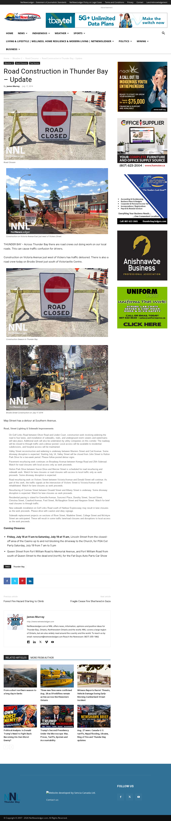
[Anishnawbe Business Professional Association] (142, 255)
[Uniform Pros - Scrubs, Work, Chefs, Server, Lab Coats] (142, 307)
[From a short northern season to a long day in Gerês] (20, 676)
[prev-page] (6, 747)
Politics (124, 41)
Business (11, 49)
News (21, 33)
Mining (141, 41)
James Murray (13, 86)
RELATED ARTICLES (16, 657)
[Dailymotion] (29, 642)
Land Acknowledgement (156, 2)
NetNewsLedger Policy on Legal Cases (85, 2)
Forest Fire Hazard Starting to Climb (24, 601)
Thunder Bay (19, 566)
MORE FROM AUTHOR (42, 657)
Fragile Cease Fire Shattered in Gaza (90, 601)
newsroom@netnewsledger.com (77, 799)
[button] (163, 33)
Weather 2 (17, 58)
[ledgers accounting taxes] (142, 199)
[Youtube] (53, 642)
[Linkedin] (30, 581)
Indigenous (39, 33)
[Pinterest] (22, 581)
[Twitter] (14, 581)
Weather (60, 33)
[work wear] (142, 143)
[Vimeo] (47, 642)
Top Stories (34, 63)
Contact (140, 2)
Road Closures (32, 58)
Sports (78, 33)
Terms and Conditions (114, 2)
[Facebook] (7, 581)
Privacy (130, 2)
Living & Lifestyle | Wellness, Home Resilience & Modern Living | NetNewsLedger (58, 41)
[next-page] (11, 747)
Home (9, 33)
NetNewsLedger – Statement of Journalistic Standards (43, 2)
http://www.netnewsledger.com (40, 621)
